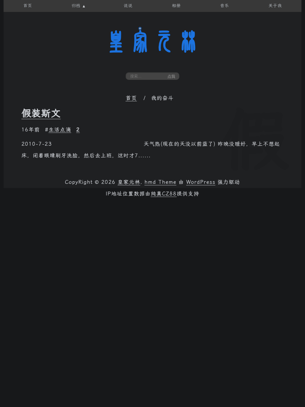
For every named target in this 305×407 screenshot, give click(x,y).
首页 (131, 98)
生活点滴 (60, 130)
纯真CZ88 (164, 194)
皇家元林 (152, 41)
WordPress (200, 182)
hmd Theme (160, 182)
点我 (171, 76)
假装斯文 (41, 113)
